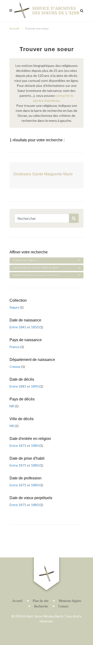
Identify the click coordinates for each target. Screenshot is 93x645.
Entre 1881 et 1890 (24, 386)
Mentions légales (70, 601)
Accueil (14, 28)
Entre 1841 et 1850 (24, 327)
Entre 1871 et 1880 (24, 445)
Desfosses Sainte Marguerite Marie (43, 174)
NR (12, 406)
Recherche (41, 606)
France (15, 347)
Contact (63, 606)
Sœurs (15, 307)
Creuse (15, 366)
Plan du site (40, 601)
